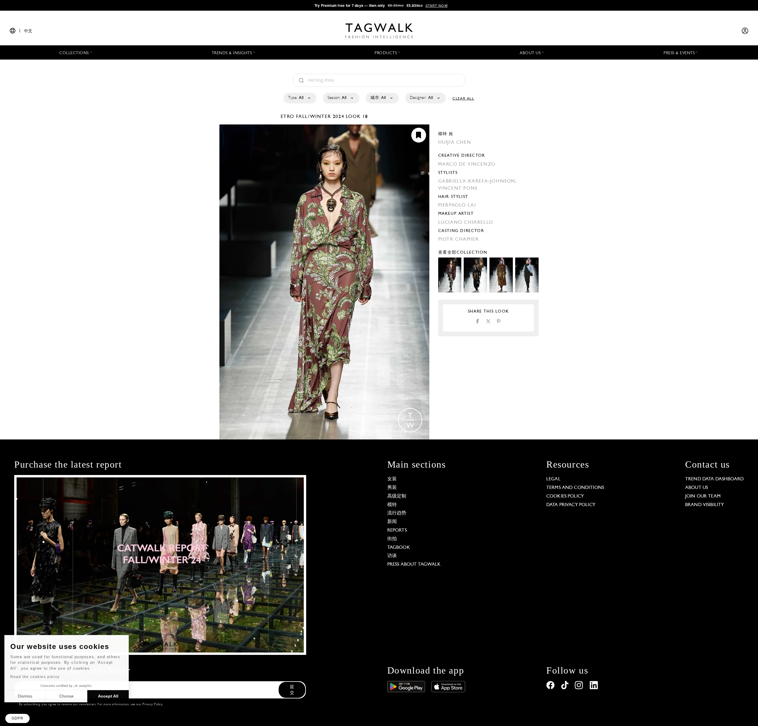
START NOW (436, 5)
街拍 (392, 539)
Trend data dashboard (714, 479)
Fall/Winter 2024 (320, 116)
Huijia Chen (454, 142)
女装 (392, 479)
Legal (553, 479)
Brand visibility (704, 505)
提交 (292, 690)
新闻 (392, 521)
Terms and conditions (575, 487)
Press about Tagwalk (414, 564)
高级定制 (397, 496)
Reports (397, 530)
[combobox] (299, 98)
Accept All (109, 696)
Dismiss (26, 696)
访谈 (392, 556)
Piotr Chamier (458, 239)
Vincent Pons (458, 188)
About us (696, 487)
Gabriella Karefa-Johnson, (477, 181)
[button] (17, 718)
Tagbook (398, 547)
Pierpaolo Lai (457, 205)
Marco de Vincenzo (467, 164)
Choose (68, 696)
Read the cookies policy (36, 677)
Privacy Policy (152, 704)
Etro (288, 116)
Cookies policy (565, 496)
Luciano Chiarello (465, 222)
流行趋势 (397, 513)
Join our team (703, 496)
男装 (392, 487)
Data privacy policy (570, 505)
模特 (392, 505)
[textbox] (299, 98)
